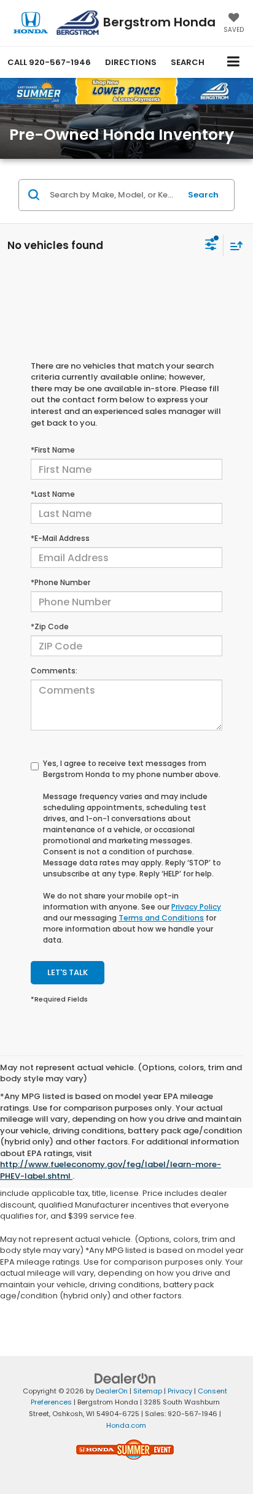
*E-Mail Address (60, 538)
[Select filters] (211, 246)
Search (203, 195)
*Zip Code (50, 626)
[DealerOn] (125, 1378)
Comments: (54, 670)
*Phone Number (60, 582)
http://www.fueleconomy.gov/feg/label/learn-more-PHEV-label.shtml (110, 1170)
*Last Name (53, 494)
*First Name (53, 450)
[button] (49, 62)
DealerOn (112, 1391)
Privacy (180, 1391)
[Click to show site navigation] (233, 62)
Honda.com (126, 1425)
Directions (131, 62)
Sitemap (147, 1391)
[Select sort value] (233, 245)
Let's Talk (67, 972)
